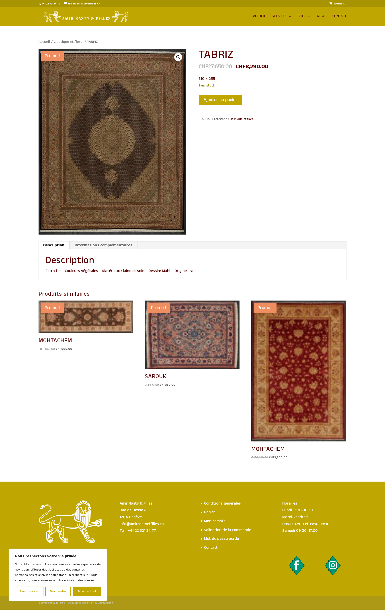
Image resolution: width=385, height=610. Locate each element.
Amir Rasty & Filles (53, 603)
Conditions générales (222, 503)
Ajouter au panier (220, 100)
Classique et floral (68, 41)
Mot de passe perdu (221, 539)
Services (279, 17)
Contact (339, 17)
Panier (209, 512)
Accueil (259, 17)
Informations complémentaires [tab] (103, 245)
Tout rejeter (58, 591)
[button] (178, 57)
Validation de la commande (227, 530)
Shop (302, 17)
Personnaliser (29, 591)
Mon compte (214, 521)
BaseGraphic (105, 603)
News (322, 17)
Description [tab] (53, 245)
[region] (58, 575)
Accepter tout (87, 591)
